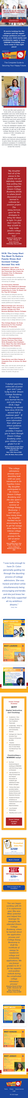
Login (14, 1091)
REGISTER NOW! (14, 21)
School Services (19, 1089)
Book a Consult (14, 860)
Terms (6, 1089)
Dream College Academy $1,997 (14, 822)
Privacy (11, 1089)
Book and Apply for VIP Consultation (14, 887)
